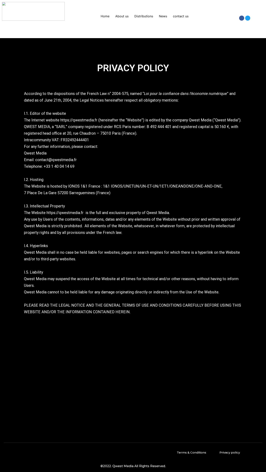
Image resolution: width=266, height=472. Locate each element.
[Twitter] (247, 18)
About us (122, 16)
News (163, 16)
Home (105, 16)
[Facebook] (241, 18)
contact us (180, 16)
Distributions (143, 16)
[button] (191, 452)
